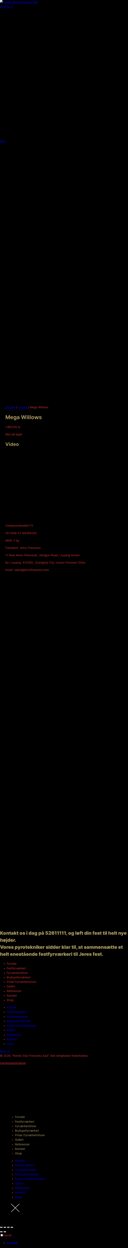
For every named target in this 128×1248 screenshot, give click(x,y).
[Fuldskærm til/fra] (5, 1227)
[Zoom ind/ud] (1, 1227)
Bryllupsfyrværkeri (19, 977)
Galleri (11, 986)
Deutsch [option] (12, 1242)
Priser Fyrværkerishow (21, 982)
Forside (10, 407)
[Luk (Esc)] (11, 1227)
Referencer (14, 991)
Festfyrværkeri (16, 968)
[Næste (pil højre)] (5, 1231)
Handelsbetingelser (13, 1063)
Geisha (22, 407)
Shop (10, 1000)
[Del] (8, 1227)
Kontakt (12, 995)
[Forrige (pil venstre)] (1, 1231)
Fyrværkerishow (17, 972)
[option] (67, 1242)
